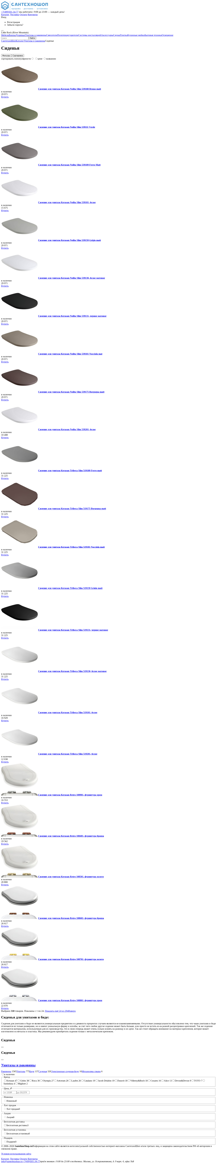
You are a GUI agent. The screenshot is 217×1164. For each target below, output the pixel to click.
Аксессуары (107, 35)
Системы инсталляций (89, 35)
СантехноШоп (8, 41)
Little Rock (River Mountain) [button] (14, 32)
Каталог (5, 14)
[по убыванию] (32, 58)
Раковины (6, 1071)
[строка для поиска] (14, 38)
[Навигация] (2, 30)
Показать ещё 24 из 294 (56, 1011)
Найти (32, 38)
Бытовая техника (153, 35)
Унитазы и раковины (35, 35)
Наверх (72, 1011)
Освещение (167, 35)
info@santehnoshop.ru (11, 1161)
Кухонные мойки (136, 35)
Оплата (23, 14)
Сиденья (42, 1071)
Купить (5, 97)
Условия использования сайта (16, 1154)
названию (51, 58)
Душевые (20, 35)
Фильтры (6, 56)
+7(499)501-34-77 (9, 12)
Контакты (33, 14)
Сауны (116, 35)
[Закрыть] (2, 1059)
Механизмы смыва (91, 1071)
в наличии (9, 1074)
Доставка (14, 14)
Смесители (51, 35)
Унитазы (21, 1071)
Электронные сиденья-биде (65, 1071)
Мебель (5, 35)
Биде (31, 1071)
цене (40, 58)
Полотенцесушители (67, 35)
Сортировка (18, 56)
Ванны (12, 35)
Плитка (123, 35)
